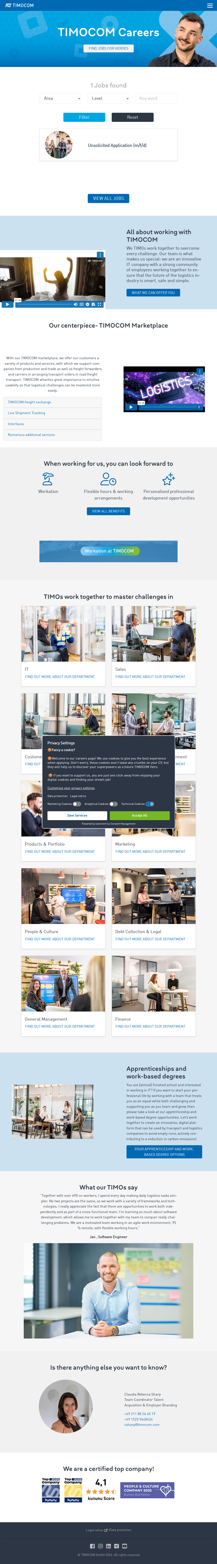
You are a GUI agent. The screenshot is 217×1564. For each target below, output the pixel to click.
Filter (84, 117)
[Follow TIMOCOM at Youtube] (124, 1546)
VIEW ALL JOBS (108, 198)
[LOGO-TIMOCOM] (19, 5)
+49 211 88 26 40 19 (139, 1414)
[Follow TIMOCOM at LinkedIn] (109, 1546)
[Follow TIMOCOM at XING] (117, 1546)
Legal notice (94, 1530)
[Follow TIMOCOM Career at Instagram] (101, 1546)
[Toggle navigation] (210, 5)
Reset (132, 117)
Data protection (120, 1530)
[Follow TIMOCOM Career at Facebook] (93, 1546)
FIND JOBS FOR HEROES (108, 49)
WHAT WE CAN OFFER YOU (153, 293)
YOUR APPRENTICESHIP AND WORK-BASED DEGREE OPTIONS (164, 1152)
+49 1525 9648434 (138, 1419)
